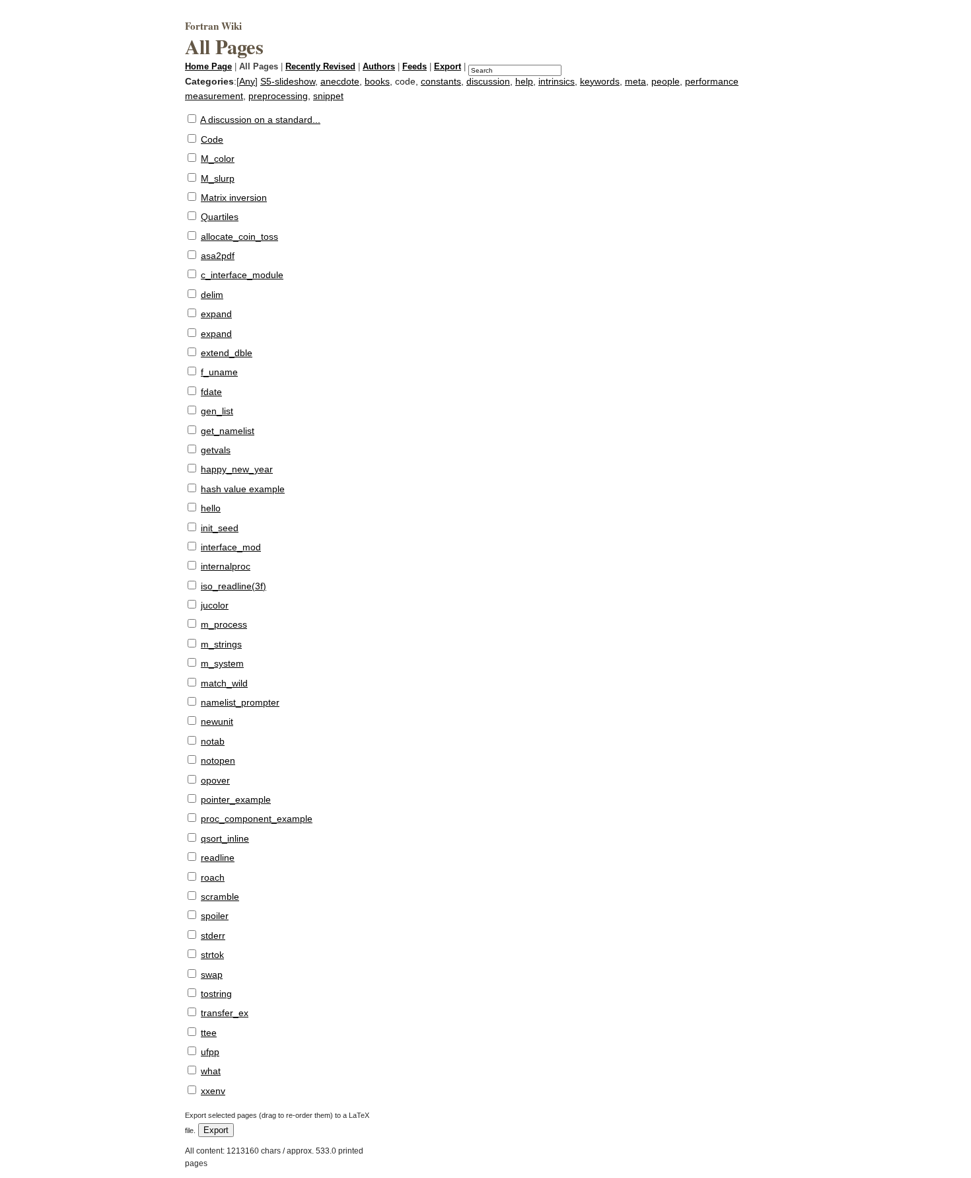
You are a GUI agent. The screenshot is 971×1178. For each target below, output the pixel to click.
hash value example (243, 489)
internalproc (225, 566)
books (377, 81)
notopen (218, 760)
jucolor (215, 605)
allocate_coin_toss (239, 236)
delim (212, 294)
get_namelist (227, 430)
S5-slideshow (287, 81)
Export (447, 66)
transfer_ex (224, 1013)
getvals (216, 450)
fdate (211, 392)
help (524, 81)
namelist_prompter (240, 702)
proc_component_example (256, 818)
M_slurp (217, 178)
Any (247, 81)
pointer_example (236, 799)
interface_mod (231, 547)
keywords (600, 81)
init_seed (219, 528)
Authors (379, 66)
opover (215, 780)
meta (635, 81)
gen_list (217, 411)
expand (216, 314)
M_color (217, 158)
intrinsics (556, 81)
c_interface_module (242, 275)
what (211, 1071)
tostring (216, 993)
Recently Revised (320, 66)
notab (213, 741)
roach (213, 877)
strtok (212, 954)
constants (441, 81)
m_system (222, 663)
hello (211, 508)
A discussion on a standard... (260, 119)
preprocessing (278, 96)
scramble (220, 896)
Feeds (414, 66)
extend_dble (226, 353)
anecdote (339, 81)
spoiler (215, 915)
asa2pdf (217, 255)
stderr (213, 935)
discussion (488, 81)
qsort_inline (225, 838)
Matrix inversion (234, 197)
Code (212, 139)
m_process (224, 624)
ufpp (210, 1052)
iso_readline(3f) (233, 586)
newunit (217, 721)
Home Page (208, 66)
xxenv (213, 1091)
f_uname (219, 372)
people (665, 81)
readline (217, 857)
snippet (328, 96)
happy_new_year (237, 469)
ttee (209, 1032)
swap (212, 974)
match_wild (224, 683)
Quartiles (219, 216)
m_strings (221, 644)
